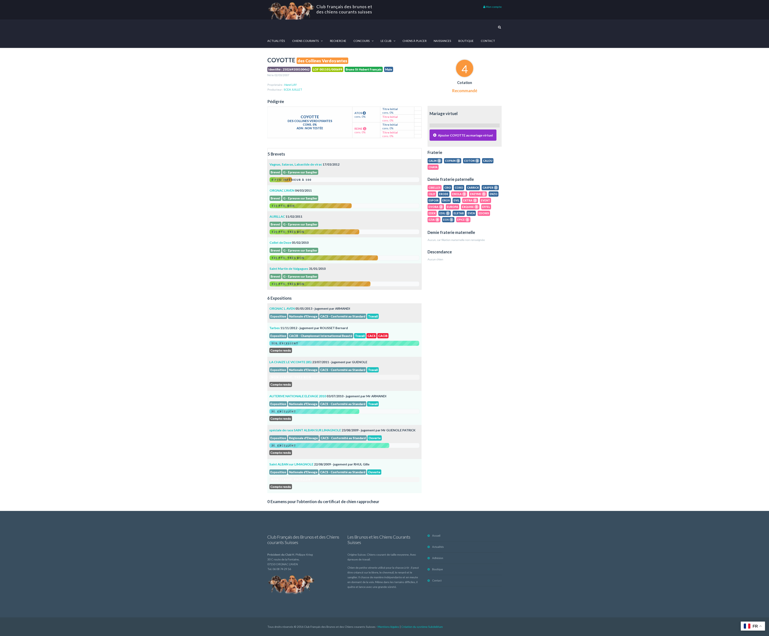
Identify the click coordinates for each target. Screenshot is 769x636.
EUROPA (452, 206)
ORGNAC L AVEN (282, 308)
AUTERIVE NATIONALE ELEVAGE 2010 (297, 396)
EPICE (462, 219)
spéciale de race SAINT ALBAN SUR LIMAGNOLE (305, 430)
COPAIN (452, 160)
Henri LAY (290, 84)
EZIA (433, 219)
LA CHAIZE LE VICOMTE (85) (290, 362)
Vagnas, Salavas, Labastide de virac (296, 164)
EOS (447, 219)
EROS (446, 200)
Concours (361, 40)
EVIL (456, 200)
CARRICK (473, 187)
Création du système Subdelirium (422, 626)
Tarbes (274, 328)
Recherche (338, 40)
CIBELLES (435, 187)
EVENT (485, 200)
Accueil (436, 535)
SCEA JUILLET (293, 89)
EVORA (435, 206)
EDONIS (484, 213)
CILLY (432, 194)
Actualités (276, 40)
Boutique (466, 40)
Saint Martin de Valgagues (289, 268)
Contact (488, 40)
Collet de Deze (280, 242)
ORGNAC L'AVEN (282, 190)
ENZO (493, 194)
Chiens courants (305, 40)
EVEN (471, 213)
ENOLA (458, 194)
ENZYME (477, 194)
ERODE (443, 194)
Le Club (386, 40)
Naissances (442, 40)
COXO (459, 187)
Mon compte (493, 6)
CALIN (434, 160)
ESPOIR (434, 200)
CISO (447, 187)
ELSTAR (459, 213)
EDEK (432, 213)
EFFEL (486, 206)
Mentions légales (388, 626)
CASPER (490, 187)
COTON (471, 160)
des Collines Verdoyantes (322, 60)
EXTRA (469, 200)
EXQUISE (469, 206)
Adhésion (437, 558)
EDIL (444, 213)
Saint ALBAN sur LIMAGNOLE (291, 464)
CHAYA (433, 167)
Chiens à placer (415, 40)
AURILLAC (277, 216)
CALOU (487, 160)
